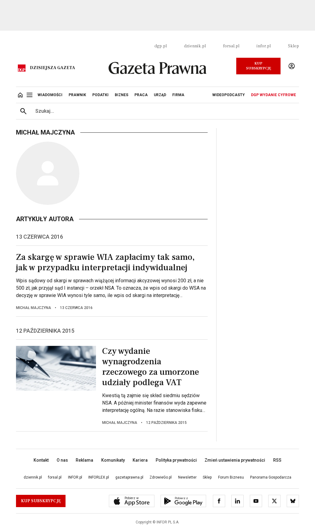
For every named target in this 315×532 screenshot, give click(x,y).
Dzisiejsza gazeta (52, 68)
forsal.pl (231, 46)
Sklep (293, 46)
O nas (62, 460)
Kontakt (41, 460)
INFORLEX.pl (98, 477)
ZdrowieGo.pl (161, 477)
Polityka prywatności (176, 460)
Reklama (84, 460)
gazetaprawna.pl (129, 477)
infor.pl (264, 46)
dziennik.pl (195, 46)
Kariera (140, 460)
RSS (277, 460)
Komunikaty (113, 460)
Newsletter (187, 477)
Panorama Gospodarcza (270, 477)
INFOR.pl (75, 477)
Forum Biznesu (231, 477)
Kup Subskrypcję (258, 66)
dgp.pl (160, 46)
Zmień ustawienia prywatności (235, 460)
